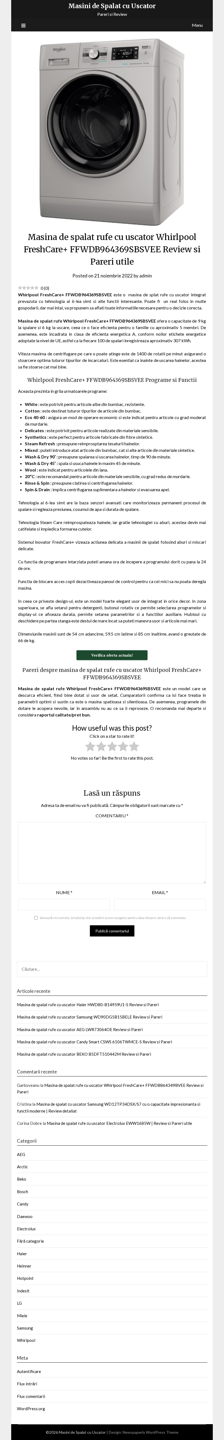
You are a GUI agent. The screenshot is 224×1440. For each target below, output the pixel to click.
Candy (22, 1203)
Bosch (22, 1191)
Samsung (25, 1327)
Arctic (22, 1166)
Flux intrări (27, 1383)
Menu (197, 25)
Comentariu (112, 815)
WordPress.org (31, 1408)
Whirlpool (26, 1340)
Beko (21, 1178)
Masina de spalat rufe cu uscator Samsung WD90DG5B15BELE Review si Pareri (89, 1016)
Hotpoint (25, 1278)
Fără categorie (30, 1241)
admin (145, 276)
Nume (64, 892)
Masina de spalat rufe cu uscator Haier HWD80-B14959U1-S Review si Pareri (88, 1004)
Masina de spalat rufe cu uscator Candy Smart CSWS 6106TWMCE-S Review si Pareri (94, 1041)
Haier (22, 1253)
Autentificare (29, 1371)
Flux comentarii (31, 1396)
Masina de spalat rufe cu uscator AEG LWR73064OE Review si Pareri (80, 1029)
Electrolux (26, 1228)
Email (160, 892)
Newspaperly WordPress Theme (150, 1432)
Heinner (24, 1265)
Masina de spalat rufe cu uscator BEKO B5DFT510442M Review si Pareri (84, 1054)
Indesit (23, 1290)
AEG (21, 1154)
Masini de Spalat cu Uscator (112, 6)
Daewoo (25, 1216)
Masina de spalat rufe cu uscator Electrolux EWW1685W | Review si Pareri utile (119, 1123)
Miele (22, 1315)
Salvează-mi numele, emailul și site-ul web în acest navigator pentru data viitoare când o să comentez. (113, 918)
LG (19, 1303)
